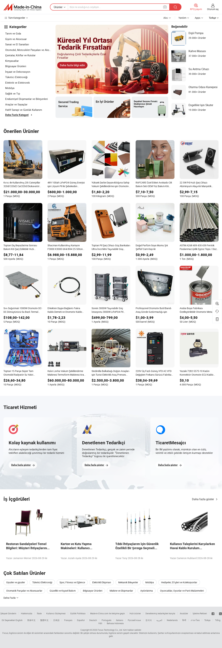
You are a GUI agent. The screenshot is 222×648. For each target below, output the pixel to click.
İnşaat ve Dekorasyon (17, 71)
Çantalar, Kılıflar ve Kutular (20, 55)
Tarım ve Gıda (13, 33)
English (19, 620)
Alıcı (165, 17)
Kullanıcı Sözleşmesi (56, 613)
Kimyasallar (12, 60)
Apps (197, 17)
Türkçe (207, 620)
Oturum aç (213, 9)
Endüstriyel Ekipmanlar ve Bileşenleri (26, 99)
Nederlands (172, 620)
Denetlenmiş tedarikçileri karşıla (160, 613)
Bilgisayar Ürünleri (15, 66)
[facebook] (213, 613)
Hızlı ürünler (135, 613)
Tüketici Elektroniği (16, 77)
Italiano (119, 620)
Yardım (182, 17)
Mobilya (9, 88)
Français (68, 620)
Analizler (184, 613)
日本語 (56, 620)
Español (81, 620)
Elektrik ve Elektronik (17, 82)
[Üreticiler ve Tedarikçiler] (22, 7)
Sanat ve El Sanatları (17, 44)
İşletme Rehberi (200, 613)
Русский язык (134, 620)
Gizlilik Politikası (78, 613)
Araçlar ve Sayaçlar (16, 104)
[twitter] (220, 613)
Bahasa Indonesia (115, 623)
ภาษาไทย (195, 620)
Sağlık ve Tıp (12, 93)
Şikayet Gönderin (8, 613)
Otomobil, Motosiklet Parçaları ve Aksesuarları (28, 50)
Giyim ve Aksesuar (16, 39)
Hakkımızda (26, 613)
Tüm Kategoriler (16, 17)
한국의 (149, 620)
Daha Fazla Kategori (17, 114)
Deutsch (93, 620)
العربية (159, 620)
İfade (39, 613)
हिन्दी (184, 620)
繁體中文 (44, 620)
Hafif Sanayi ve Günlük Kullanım (23, 109)
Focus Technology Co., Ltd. (110, 629)
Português (106, 620)
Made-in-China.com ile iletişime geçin (107, 613)
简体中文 (31, 620)
